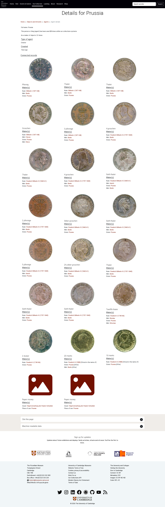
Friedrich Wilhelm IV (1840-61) (36, 181)
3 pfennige (68, 129)
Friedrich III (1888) (74, 362)
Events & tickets (25, 4)
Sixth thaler (111, 174)
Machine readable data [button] (32, 426)
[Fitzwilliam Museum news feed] (105, 492)
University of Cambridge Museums (79, 465)
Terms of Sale (73, 482)
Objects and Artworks (34, 22)
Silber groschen (70, 221)
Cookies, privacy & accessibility (78, 470)
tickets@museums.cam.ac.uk (39, 480)
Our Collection (37, 4)
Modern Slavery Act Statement (78, 480)
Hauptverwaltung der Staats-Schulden (40, 406)
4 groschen (111, 128)
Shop (66, 4)
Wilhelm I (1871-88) (32, 91)
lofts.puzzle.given (42, 482)
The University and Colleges (119, 465)
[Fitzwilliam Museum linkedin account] (79, 492)
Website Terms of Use (75, 468)
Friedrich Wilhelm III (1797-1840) (121, 135)
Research (60, 4)
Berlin (28, 93)
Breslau (112, 318)
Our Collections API (74, 478)
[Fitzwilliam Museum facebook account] (73, 492)
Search (160, 4)
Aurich (112, 183)
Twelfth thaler (112, 309)
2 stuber (25, 356)
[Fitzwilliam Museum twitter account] (60, 492)
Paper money (27, 399)
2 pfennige (26, 220)
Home (12, 4)
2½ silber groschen (72, 265)
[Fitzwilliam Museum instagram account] (66, 492)
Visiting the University (117, 468)
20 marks (68, 356)
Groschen (26, 128)
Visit (16, 4)
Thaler (67, 84)
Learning (46, 4)
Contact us (72, 473)
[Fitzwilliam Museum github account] (92, 492)
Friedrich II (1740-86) (117, 316)
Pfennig (25, 84)
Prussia (29, 96)
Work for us (72, 475)
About (53, 4)
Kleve (28, 142)
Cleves (28, 137)
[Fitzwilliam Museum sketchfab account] (86, 492)
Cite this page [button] (27, 419)
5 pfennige (26, 264)
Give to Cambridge (116, 470)
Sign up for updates (82, 437)
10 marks (110, 355)
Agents (46, 22)
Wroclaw (113, 323)
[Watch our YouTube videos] (99, 492)
